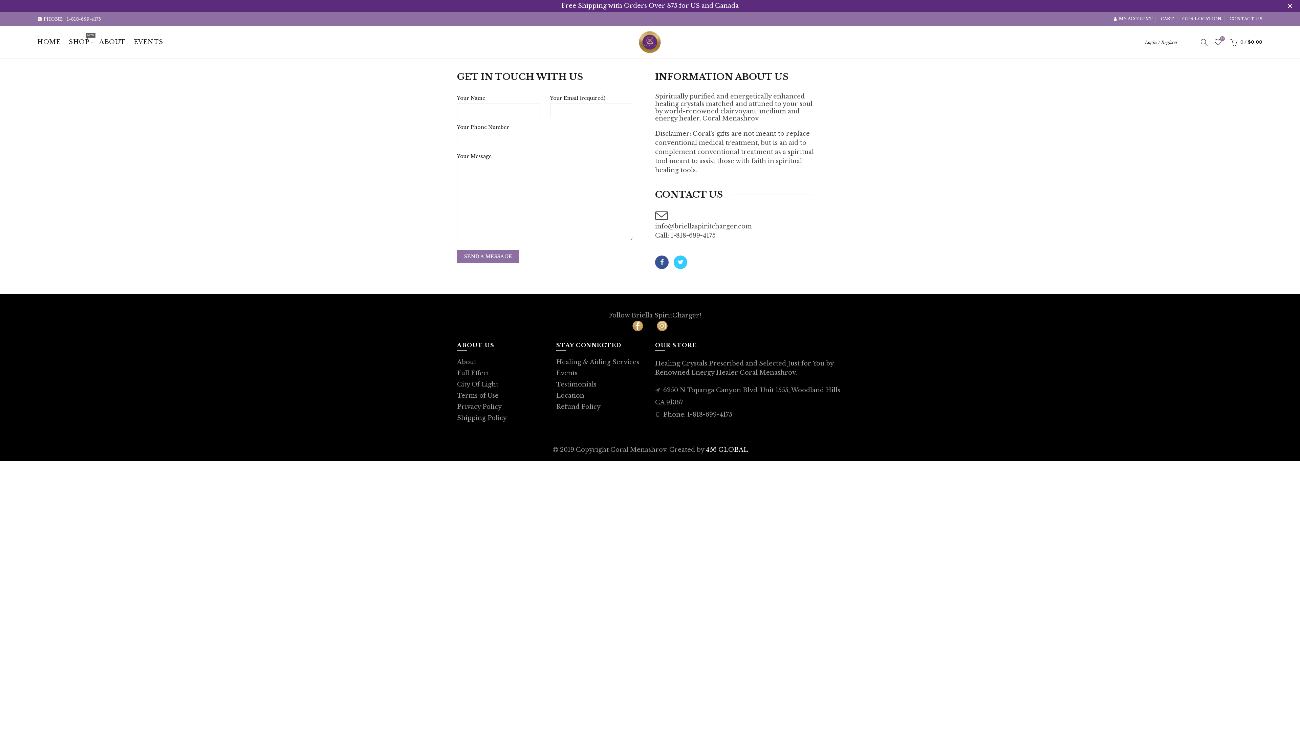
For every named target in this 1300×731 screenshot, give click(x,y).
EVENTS (148, 42)
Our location (1202, 18)
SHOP (81, 40)
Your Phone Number (483, 127)
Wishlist (1222, 39)
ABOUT (112, 42)
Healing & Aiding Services (597, 362)
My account (1136, 18)
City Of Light (477, 384)
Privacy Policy (479, 407)
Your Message (474, 156)
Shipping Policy (482, 418)
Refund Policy (578, 407)
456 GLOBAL (727, 449)
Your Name (471, 98)
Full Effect (473, 373)
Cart (1167, 18)
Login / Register (1161, 42)
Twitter (680, 262)
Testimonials (576, 384)
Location (570, 395)
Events (567, 373)
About (466, 362)
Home (49, 42)
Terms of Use (478, 395)
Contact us (1246, 18)
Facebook (662, 262)
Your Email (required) (577, 98)
